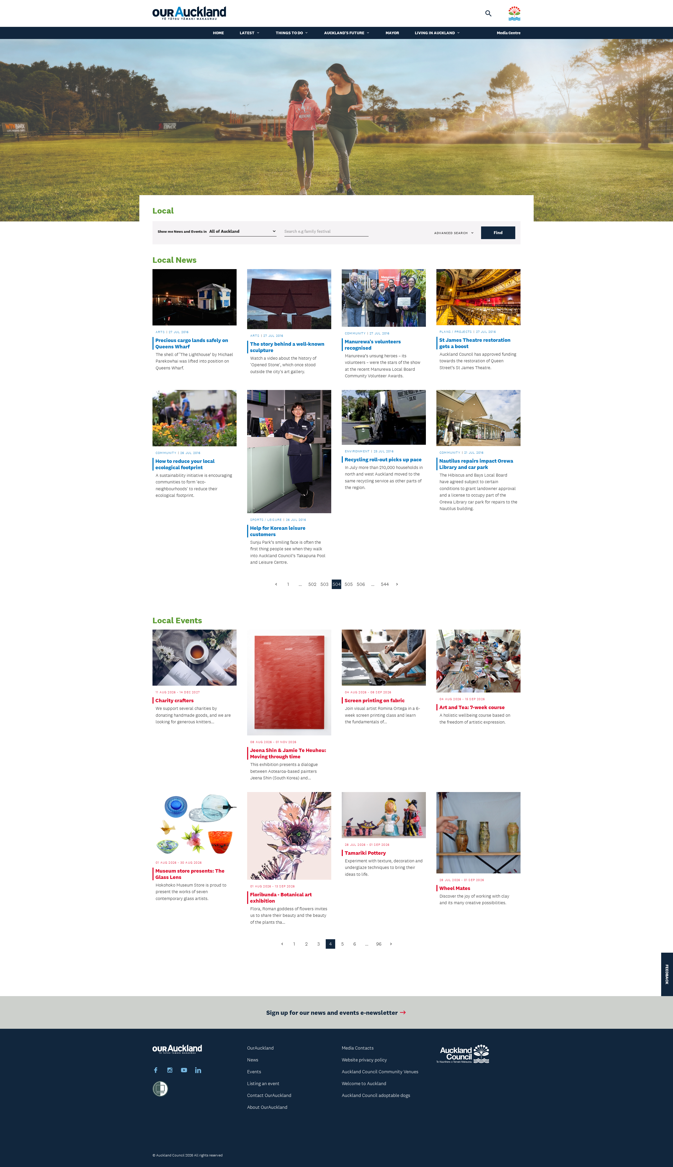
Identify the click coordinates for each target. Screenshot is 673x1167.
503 (324, 584)
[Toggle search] (488, 13)
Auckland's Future (344, 32)
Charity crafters (174, 700)
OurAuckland (260, 1048)
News (252, 1060)
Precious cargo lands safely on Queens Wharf (191, 343)
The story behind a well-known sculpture (287, 347)
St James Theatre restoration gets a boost (475, 343)
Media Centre (509, 32)
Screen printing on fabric (375, 700)
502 (312, 584)
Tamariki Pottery (365, 853)
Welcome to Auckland (364, 1083)
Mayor (392, 32)
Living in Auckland (435, 32)
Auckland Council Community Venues (380, 1072)
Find (498, 232)
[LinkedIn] (198, 1071)
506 (361, 584)
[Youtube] (184, 1071)
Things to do (289, 32)
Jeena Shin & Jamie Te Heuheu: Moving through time (288, 753)
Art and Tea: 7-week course (472, 707)
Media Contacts (358, 1048)
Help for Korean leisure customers (277, 531)
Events (254, 1072)
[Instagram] (170, 1071)
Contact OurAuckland (269, 1095)
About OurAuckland (267, 1107)
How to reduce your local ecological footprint (185, 464)
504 (337, 584)
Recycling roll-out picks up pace (383, 459)
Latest (247, 32)
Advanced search (451, 233)
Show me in (182, 231)
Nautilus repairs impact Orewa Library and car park (476, 464)
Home (218, 32)
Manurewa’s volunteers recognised (373, 344)
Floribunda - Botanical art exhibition (281, 897)
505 (349, 584)
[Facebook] (155, 1071)
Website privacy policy (364, 1060)
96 (378, 944)
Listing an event (263, 1083)
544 (385, 584)
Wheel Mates (454, 888)
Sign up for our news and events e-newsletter (332, 1012)
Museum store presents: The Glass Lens (190, 874)
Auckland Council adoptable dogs (376, 1095)
